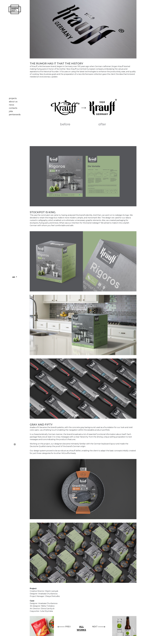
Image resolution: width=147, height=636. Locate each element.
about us (13, 101)
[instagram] (15, 444)
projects (13, 98)
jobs (11, 111)
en (13, 277)
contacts (13, 108)
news (11, 105)
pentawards (15, 114)
